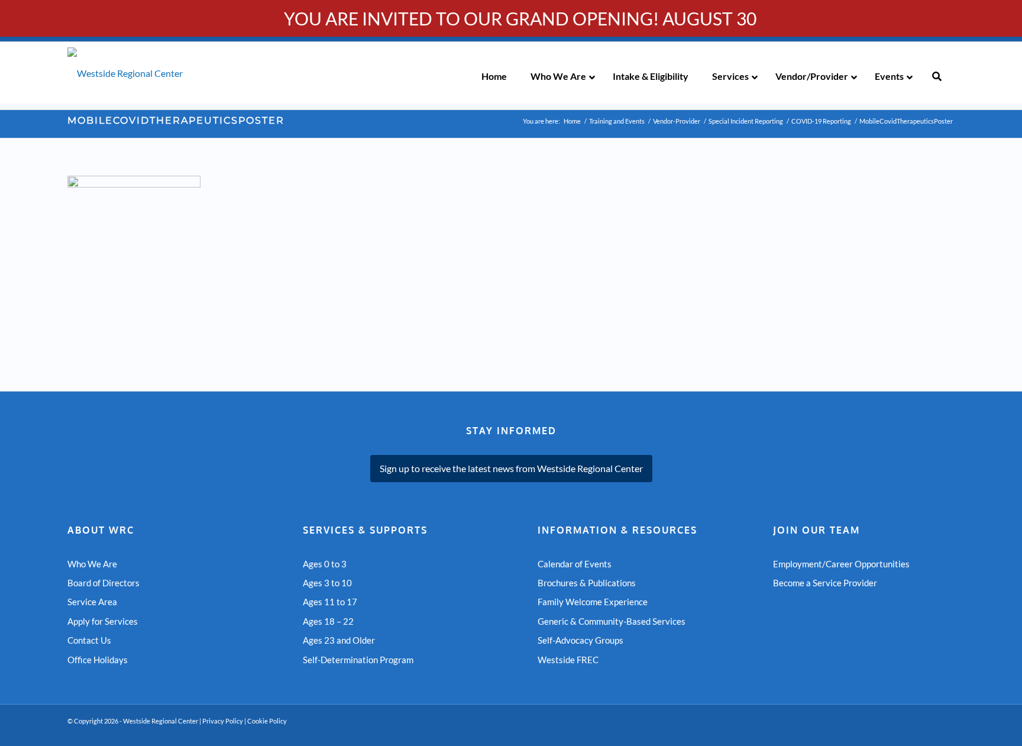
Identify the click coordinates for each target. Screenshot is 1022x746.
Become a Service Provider (825, 582)
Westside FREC (568, 659)
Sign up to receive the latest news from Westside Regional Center (511, 468)
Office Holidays (97, 659)
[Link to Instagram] (946, 731)
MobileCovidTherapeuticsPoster (175, 120)
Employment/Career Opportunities (841, 563)
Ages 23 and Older (339, 640)
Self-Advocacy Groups (580, 640)
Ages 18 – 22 (328, 621)
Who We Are (92, 563)
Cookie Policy (267, 721)
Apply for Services (102, 621)
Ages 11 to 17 (330, 601)
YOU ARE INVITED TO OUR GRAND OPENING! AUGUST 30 (520, 18)
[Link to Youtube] (910, 731)
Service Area (92, 601)
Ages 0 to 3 (325, 563)
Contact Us (89, 640)
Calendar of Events (575, 563)
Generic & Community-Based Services (611, 621)
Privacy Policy (222, 721)
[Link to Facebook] (928, 731)
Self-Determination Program (358, 659)
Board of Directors (103, 582)
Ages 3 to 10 (327, 582)
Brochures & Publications (587, 582)
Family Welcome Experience (593, 601)
